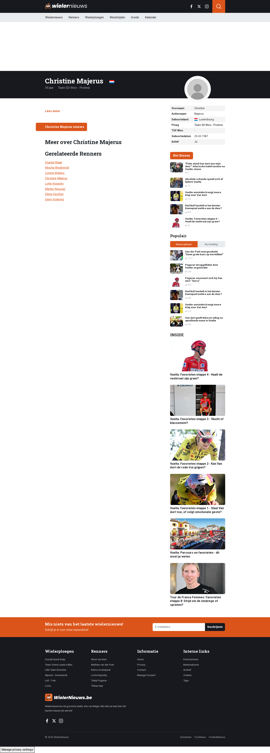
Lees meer (52, 111)
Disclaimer (186, 737)
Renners (74, 17)
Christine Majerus (56, 178)
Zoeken (187, 675)
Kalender (150, 17)
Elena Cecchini (54, 194)
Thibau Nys (97, 685)
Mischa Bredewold (57, 167)
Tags (186, 680)
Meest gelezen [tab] (184, 244)
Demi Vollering (54, 199)
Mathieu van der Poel (102, 664)
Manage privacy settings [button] (17, 749)
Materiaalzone (191, 664)
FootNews (200, 737)
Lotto (48, 685)
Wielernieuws (54, 17)
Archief (187, 669)
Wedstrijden (117, 17)
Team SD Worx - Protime (208, 124)
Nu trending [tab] (211, 244)
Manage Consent (146, 675)
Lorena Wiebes (54, 173)
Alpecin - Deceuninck (56, 675)
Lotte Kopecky (54, 183)
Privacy (141, 664)
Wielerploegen (94, 17)
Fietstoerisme (190, 659)
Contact (141, 669)
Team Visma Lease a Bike (58, 664)
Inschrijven (215, 627)
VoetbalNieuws (217, 737)
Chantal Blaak (53, 162)
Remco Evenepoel (100, 669)
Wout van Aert (99, 659)
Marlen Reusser (55, 189)
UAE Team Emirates (55, 669)
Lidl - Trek (50, 680)
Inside (135, 17)
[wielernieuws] (89, 697)
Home (140, 659)
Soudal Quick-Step (55, 659)
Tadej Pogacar (99, 680)
